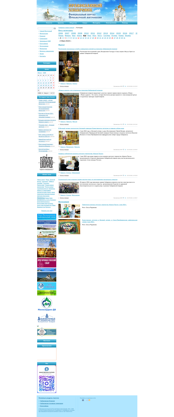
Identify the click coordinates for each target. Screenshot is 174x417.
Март (74, 35)
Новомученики (111, 23)
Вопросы (48, 207)
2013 (105, 33)
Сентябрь (106, 35)
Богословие (40, 203)
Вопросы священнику (47, 51)
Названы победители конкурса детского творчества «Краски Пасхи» (80, 153)
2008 (73, 33)
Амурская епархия (49, 194)
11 (76, 38)
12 (78, 38)
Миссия (74, 121)
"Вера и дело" (41, 179)
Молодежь (96, 23)
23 (105, 38)
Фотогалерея (63, 202)
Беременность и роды (43, 200)
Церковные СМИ (45, 41)
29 (119, 38)
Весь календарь (65, 30)
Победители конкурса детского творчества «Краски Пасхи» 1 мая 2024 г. (104, 204)
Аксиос (49, 192)
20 (98, 38)
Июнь (89, 35)
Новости (49, 23)
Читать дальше (64, 86)
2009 (80, 33)
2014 (112, 33)
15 (85, 38)
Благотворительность (43, 201)
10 (74, 38)
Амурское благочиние (43, 196)
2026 (44, 72)
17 (90, 38)
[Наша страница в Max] (46, 392)
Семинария (43, 38)
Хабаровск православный (66, 27)
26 (112, 38)
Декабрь (128, 35)
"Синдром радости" (42, 188)
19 (95, 38)
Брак (46, 203)
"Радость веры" (49, 187)
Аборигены (52, 188)
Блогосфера (44, 43)
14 (83, 38)
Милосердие (76, 195)
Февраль (68, 35)
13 (81, 38)
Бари (51, 198)
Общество (73, 23)
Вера (53, 205)
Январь (61, 35)
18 (93, 38)
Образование (76, 173)
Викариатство (41, 207)
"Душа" (47, 179)
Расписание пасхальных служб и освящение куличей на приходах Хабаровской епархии (87, 49)
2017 (131, 33)
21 (100, 38)
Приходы (69, 83)
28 (117, 38)
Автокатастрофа (42, 192)
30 (122, 38)
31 (124, 38)
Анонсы (74, 83)
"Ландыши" (45, 181)
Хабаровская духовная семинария (51, 403)
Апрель (79, 35)
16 (88, 38)
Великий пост (48, 205)
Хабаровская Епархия (47, 401)
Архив (42, 53)
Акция (53, 192)
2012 (99, 33)
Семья (85, 23)
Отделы (68, 173)
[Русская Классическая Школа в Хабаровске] (46, 336)
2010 (86, 33)
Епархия (42, 36)
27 (114, 38)
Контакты (43, 56)
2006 (60, 33)
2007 (67, 33)
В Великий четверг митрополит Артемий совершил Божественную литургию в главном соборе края (91, 128)
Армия (47, 198)
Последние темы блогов (47, 97)
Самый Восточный (46, 31)
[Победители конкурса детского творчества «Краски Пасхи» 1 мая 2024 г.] (69, 217)
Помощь (125, 23)
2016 (125, 33)
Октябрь (114, 35)
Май (84, 35)
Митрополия (44, 33)
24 (107, 38)
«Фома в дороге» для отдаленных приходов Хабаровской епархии (80, 90)
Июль (94, 35)
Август (100, 35)
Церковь (61, 23)
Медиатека (43, 48)
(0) (125, 86)
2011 (93, 33)
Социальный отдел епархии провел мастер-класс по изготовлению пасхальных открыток (87, 179)
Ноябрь (121, 35)
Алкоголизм (40, 194)
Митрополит (70, 147)
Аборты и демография (44, 190)
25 (110, 38)
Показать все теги (46, 210)
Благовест (53, 200)
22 (102, 38)
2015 (118, 33)
